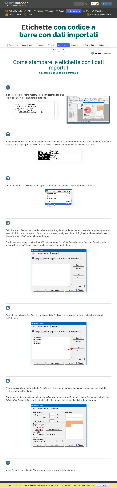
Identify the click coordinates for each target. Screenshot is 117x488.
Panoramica (14, 45)
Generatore (75, 11)
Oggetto (99, 11)
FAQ (62, 49)
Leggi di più (90, 485)
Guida (29, 14)
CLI (87, 11)
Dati (86, 45)
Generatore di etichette (100, 14)
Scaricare (108, 4)
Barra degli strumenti (99, 45)
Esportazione (76, 45)
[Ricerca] (86, 4)
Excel (51, 11)
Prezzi (40, 11)
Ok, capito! (102, 485)
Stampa (42, 45)
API (29, 11)
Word (61, 11)
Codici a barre (15, 14)
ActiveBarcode (15, 11)
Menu (55, 49)
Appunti (32, 45)
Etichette (51, 45)
